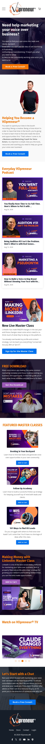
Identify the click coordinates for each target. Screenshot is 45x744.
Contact (26, 730)
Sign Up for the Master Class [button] (19, 351)
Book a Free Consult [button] (15, 66)
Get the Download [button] (14, 385)
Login (34, 730)
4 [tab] (26, 661)
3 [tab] (22, 661)
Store (18, 730)
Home (11, 730)
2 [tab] (19, 661)
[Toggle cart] (39, 9)
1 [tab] (16, 661)
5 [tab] (29, 661)
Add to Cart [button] (22, 463)
